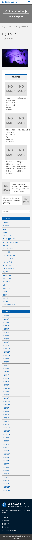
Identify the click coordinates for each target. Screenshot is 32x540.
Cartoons (6, 222)
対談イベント (7, 288)
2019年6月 (6, 467)
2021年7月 (6, 414)
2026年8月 (6, 316)
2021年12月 (6, 401)
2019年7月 (6, 464)
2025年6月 (6, 329)
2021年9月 (6, 408)
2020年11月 (6, 431)
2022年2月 (6, 398)
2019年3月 (6, 477)
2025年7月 (6, 325)
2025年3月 (6, 339)
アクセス (6, 527)
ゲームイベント (8, 245)
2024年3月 (6, 378)
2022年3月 (6, 395)
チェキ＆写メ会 (8, 252)
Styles (5, 232)
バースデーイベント (9, 255)
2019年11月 (6, 451)
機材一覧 (6, 524)
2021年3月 (6, 421)
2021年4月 (6, 418)
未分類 (5, 291)
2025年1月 (6, 345)
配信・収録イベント (9, 305)
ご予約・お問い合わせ (11, 530)
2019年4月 (6, 474)
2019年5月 (6, 470)
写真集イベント (8, 275)
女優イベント (7, 285)
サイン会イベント (8, 249)
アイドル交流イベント (10, 239)
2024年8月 (6, 362)
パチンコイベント (8, 259)
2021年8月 (6, 411)
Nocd (4, 229)
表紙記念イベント (8, 298)
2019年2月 (6, 480)
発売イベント (7, 295)
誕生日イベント (8, 301)
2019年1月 (6, 484)
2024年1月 (6, 385)
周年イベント (7, 278)
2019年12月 (6, 447)
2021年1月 (6, 424)
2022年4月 (6, 391)
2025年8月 (6, 322)
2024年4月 (6, 375)
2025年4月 (6, 335)
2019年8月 (6, 461)
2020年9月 (6, 437)
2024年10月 (6, 355)
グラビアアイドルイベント (11, 242)
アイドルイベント (8, 236)
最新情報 (6, 521)
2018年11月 (6, 490)
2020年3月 (6, 441)
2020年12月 (6, 428)
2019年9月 (6, 457)
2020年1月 (6, 444)
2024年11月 (6, 352)
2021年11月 (6, 405)
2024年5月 (6, 372)
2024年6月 (6, 368)
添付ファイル (10, 27)
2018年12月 (6, 487)
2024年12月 (6, 349)
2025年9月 (6, 319)
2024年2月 (6, 381)
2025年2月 (6, 342)
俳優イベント (7, 272)
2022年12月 (6, 388)
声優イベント (7, 282)
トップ (6, 517)
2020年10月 (6, 434)
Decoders (6, 226)
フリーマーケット (8, 268)
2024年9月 (6, 358)
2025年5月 (6, 332)
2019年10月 (6, 454)
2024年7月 (6, 365)
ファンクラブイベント (10, 265)
